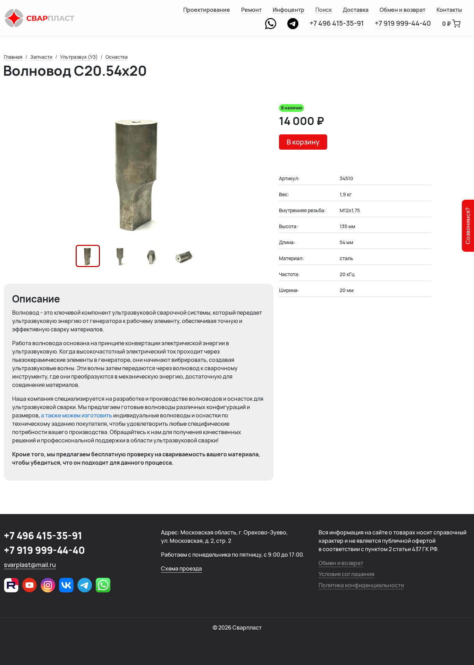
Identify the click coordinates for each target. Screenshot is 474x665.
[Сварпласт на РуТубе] (11, 585)
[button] (88, 256)
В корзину (303, 142)
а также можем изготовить (77, 415)
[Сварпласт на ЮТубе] (29, 585)
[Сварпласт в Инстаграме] (48, 585)
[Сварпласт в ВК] (66, 585)
